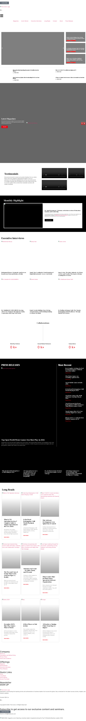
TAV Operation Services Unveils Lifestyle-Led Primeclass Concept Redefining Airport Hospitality (30, 473)
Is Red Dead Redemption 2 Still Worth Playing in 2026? (74, 389)
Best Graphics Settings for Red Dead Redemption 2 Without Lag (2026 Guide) (74, 369)
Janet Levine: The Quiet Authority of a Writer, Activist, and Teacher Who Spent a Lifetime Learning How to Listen (70, 274)
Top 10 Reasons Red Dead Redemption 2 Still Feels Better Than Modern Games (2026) (74, 404)
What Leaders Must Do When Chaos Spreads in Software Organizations (49, 579)
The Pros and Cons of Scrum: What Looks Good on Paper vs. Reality (11, 574)
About (61, 21)
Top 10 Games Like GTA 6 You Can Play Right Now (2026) (73, 412)
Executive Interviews (36, 21)
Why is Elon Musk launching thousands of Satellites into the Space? (26, 70)
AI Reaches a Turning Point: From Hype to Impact (49, 626)
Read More (68, 373)
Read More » (7, 537)
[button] (2, 48)
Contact (55, 21)
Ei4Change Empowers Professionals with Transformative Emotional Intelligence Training (74, 473)
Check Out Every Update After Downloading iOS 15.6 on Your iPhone (26, 78)
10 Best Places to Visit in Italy (30, 625)
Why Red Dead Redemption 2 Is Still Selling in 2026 (10, 471)
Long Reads (47, 21)
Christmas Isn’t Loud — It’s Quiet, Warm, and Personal (29, 570)
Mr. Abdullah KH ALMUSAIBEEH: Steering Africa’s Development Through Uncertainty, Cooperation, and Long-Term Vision (13, 311)
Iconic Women (24, 21)
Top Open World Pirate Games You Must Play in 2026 (23, 440)
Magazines (16, 21)
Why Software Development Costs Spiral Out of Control (49, 522)
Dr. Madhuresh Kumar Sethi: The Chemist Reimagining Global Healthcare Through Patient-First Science (75, 49)
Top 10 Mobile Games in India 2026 (73, 383)
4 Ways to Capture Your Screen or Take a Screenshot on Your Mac (69, 77)
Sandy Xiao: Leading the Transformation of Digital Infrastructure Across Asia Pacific (41, 273)
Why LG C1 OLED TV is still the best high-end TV (65, 70)
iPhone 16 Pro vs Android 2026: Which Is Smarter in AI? (74, 418)
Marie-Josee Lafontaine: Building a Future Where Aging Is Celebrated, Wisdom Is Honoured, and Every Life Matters (75, 60)
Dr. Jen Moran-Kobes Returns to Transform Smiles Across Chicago (53, 472)
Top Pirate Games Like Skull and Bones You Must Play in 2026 (73, 397)
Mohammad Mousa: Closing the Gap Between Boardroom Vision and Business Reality (13, 273)
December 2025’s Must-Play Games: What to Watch (9, 626)
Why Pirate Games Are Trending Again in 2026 (72, 376)
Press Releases (69, 21)
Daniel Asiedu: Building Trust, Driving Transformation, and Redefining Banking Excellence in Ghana (75, 38)
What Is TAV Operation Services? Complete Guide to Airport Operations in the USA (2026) (11, 523)
